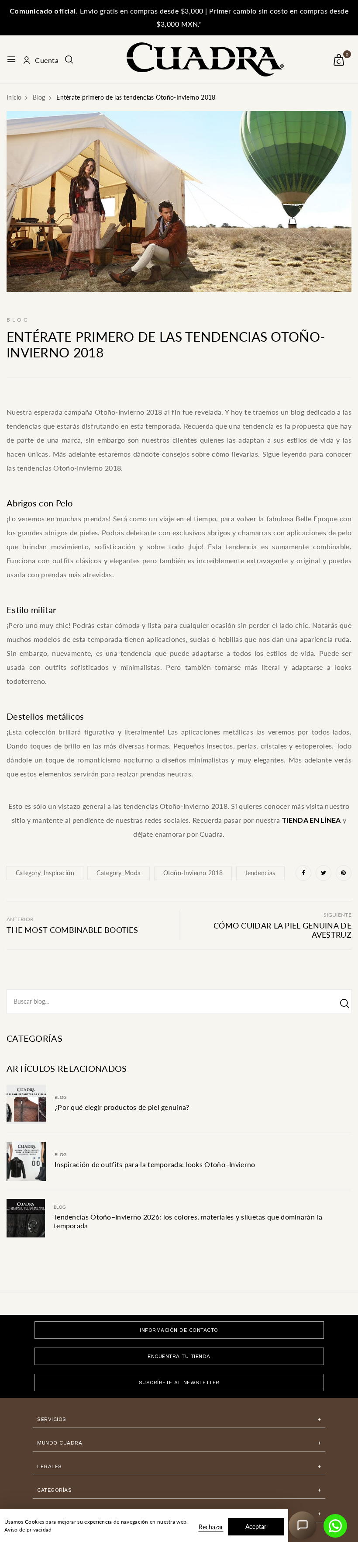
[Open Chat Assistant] (303, 1525)
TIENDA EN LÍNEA (311, 820)
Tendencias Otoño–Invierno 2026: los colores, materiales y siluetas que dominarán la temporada (188, 1221)
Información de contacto (179, 1330)
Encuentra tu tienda (179, 1356)
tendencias (260, 873)
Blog (60, 1097)
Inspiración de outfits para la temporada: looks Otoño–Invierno (155, 1164)
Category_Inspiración (45, 873)
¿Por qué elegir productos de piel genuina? (122, 1107)
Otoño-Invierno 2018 (193, 873)
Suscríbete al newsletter (179, 1382)
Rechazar (211, 1527)
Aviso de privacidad (28, 1529)
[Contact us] (335, 1526)
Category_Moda (118, 873)
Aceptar (255, 1526)
